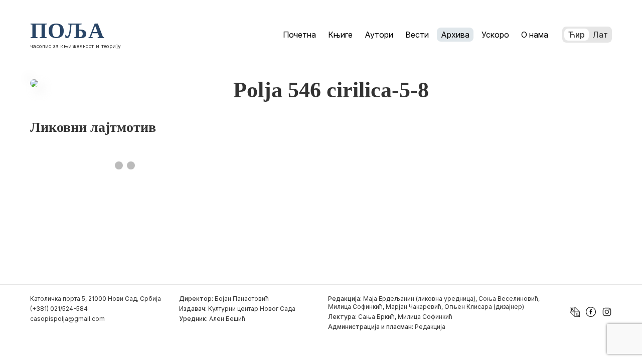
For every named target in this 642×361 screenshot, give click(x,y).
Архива (455, 35)
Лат (600, 35)
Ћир (576, 35)
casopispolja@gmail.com (67, 318)
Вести (417, 35)
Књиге (340, 35)
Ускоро (495, 35)
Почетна (299, 35)
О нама (534, 35)
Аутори (379, 35)
